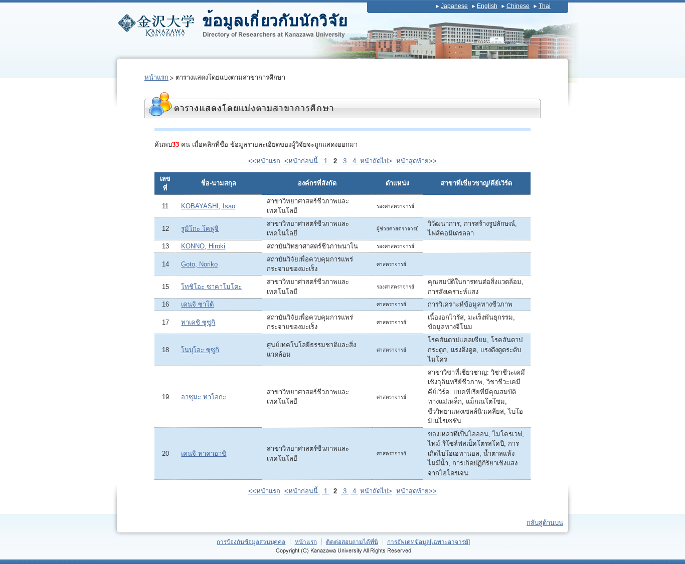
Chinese (518, 6)
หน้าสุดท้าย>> (416, 161)
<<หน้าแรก (264, 161)
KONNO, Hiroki (203, 246)
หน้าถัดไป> (376, 161)
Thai (545, 6)
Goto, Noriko (199, 264)
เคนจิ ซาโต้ (197, 304)
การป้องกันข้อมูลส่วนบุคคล (251, 541)
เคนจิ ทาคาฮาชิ (203, 453)
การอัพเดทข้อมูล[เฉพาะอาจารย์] (428, 541)
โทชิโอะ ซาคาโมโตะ (211, 287)
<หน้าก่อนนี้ (302, 161)
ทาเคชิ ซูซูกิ (198, 322)
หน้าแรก (156, 77)
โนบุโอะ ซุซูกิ (200, 350)
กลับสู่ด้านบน (545, 522)
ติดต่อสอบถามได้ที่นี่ (352, 541)
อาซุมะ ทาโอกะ (203, 397)
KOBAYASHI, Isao (208, 206)
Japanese (454, 6)
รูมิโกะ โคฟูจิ (200, 228)
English (487, 6)
